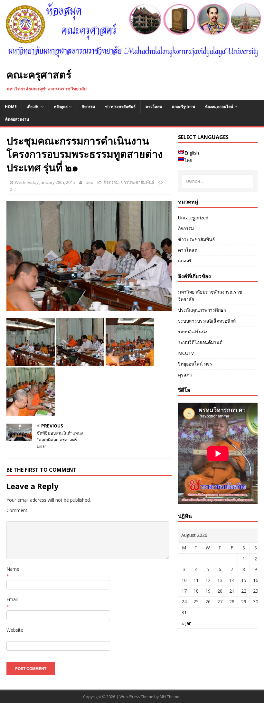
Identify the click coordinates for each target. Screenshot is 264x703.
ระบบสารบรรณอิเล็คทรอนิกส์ (207, 321)
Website (14, 630)
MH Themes (170, 696)
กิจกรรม (88, 106)
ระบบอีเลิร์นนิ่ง (192, 331)
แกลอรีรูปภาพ (183, 106)
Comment (16, 510)
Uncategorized (193, 218)
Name (12, 569)
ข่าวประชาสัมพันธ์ (120, 106)
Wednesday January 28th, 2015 (45, 182)
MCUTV (186, 353)
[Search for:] (217, 181)
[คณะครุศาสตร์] (132, 58)
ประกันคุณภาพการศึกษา (202, 310)
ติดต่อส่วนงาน (17, 119)
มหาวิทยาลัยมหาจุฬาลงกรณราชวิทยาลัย (210, 295)
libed (88, 182)
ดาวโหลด (154, 106)
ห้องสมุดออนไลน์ (219, 106)
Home (11, 106)
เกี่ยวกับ (33, 106)
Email (12, 599)
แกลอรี (185, 260)
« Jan (187, 623)
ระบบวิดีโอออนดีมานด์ (200, 342)
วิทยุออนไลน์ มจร (195, 364)
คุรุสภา (185, 375)
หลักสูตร (61, 106)
